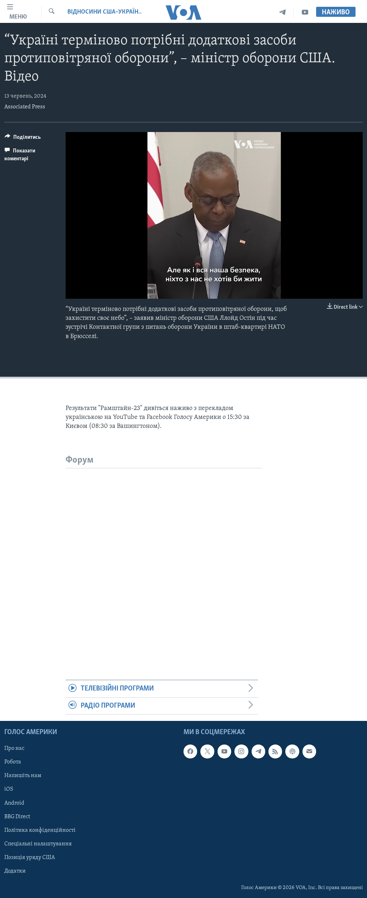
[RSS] (275, 751)
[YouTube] (305, 12)
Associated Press (24, 107)
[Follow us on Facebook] (190, 751)
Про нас (14, 748)
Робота (12, 762)
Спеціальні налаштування (38, 844)
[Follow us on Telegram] (258, 751)
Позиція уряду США (29, 857)
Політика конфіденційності (40, 830)
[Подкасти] (292, 751)
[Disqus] (164, 557)
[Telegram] (282, 12)
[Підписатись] (309, 751)
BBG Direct (17, 817)
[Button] (23, 139)
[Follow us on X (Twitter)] (207, 751)
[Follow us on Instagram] (241, 751)
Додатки (15, 871)
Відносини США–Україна (104, 12)
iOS (8, 789)
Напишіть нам (22, 776)
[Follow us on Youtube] (224, 751)
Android (14, 803)
